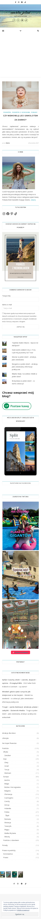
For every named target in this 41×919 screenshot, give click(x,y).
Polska (6, 812)
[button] (20, 526)
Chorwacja (8, 794)
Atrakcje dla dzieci (9, 733)
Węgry (6, 829)
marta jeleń (20, 12)
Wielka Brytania (10, 833)
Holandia (7, 808)
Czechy (7, 801)
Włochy (7, 837)
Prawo (5, 857)
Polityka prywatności (23, 910)
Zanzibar (7, 755)
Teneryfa (7, 826)
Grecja (6, 805)
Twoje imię (6, 296)
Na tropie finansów (9, 743)
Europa (6, 776)
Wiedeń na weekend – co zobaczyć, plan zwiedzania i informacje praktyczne (17, 698)
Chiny (6, 762)
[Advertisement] (20, 55)
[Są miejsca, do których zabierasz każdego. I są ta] (20, 874)
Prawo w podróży (9, 850)
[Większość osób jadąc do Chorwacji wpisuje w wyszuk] (2, 874)
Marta (8, 143)
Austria (7, 780)
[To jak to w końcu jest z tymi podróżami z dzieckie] (8, 874)
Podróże (7, 112)
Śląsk (7, 815)
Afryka (5, 752)
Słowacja (7, 822)
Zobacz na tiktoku (21, 652)
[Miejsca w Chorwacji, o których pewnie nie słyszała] (14, 874)
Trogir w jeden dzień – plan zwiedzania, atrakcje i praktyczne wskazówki (19, 713)
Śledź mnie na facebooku (20, 483)
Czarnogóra (8, 798)
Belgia (6, 784)
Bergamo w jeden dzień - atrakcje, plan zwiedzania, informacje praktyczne (25, 366)
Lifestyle (5, 738)
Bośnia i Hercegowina (12, 787)
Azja (4, 759)
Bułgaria (7, 791)
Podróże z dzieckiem (21, 112)
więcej (33, 200)
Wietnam (7, 773)
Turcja (6, 769)
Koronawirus (8, 854)
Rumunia (7, 819)
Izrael (6, 766)
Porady (34, 112)
